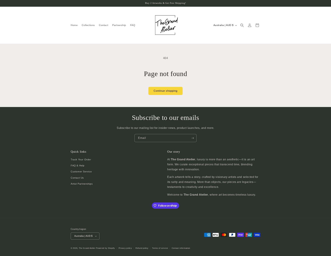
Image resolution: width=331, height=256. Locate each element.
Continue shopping (165, 90)
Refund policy (142, 248)
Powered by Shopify (105, 248)
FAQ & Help (77, 165)
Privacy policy (125, 248)
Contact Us (77, 177)
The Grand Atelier (87, 248)
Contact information (181, 248)
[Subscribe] (192, 138)
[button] (242, 25)
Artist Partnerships (82, 183)
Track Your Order (81, 159)
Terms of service (160, 248)
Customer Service (81, 171)
